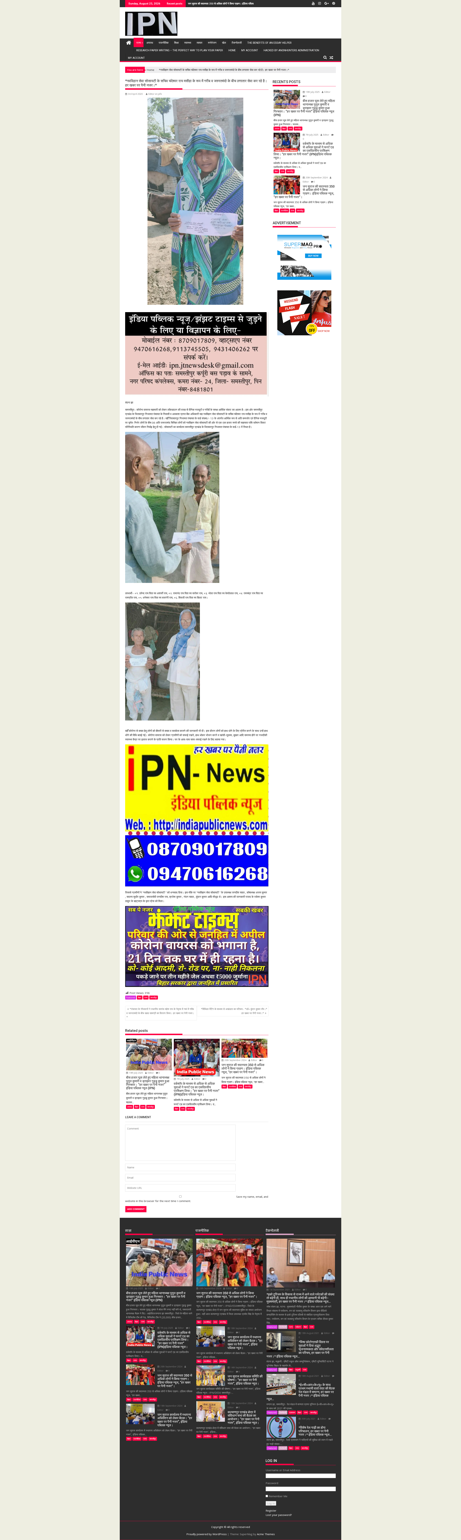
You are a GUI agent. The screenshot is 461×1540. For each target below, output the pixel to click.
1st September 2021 (279, 1289)
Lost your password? (279, 1515)
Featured (130, 997)
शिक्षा (176, 42)
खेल (224, 42)
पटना (291, 1326)
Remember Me (278, 1496)
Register (271, 1510)
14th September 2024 (241, 1367)
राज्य (138, 42)
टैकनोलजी (237, 42)
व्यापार (199, 42)
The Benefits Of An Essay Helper (269, 42)
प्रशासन (292, 1412)
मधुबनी (298, 1369)
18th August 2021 (310, 1375)
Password (272, 1483)
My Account (249, 50)
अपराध (149, 42)
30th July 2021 (308, 1418)
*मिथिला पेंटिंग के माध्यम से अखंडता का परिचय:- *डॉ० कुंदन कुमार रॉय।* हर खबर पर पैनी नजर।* (234, 1011)
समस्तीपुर (153, 997)
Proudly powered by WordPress (206, 1534)
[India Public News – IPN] (128, 42)
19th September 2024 (171, 1405)
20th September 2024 (235, 1060)
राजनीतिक (164, 42)
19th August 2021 (310, 1333)
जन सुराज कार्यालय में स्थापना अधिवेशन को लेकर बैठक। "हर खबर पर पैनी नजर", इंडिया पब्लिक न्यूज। (234, 3)
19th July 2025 (136, 1072)
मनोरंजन (212, 42)
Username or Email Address (283, 1470)
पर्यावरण (298, 1326)
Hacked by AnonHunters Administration (291, 50)
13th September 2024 (241, 1403)
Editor (150, 1072)
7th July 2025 (183, 1078)
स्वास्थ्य (187, 42)
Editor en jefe (155, 93)
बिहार (139, 997)
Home (232, 50)
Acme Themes (266, 1534)
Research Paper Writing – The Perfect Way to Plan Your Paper (179, 50)
